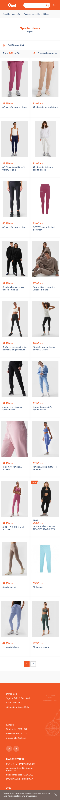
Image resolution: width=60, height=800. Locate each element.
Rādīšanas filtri (16, 45)
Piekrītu (55, 795)
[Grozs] (54, 4)
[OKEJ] (12, 5)
